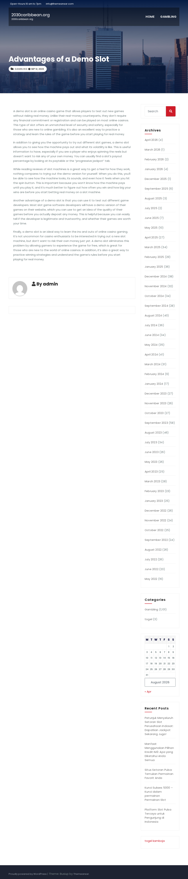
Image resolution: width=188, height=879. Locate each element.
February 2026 (154, 159)
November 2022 (155, 520)
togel (148, 619)
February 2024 (154, 374)
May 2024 (151, 345)
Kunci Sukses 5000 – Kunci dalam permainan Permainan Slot (159, 794)
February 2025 (154, 257)
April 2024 (151, 354)
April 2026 (151, 140)
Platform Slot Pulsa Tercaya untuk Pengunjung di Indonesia (158, 816)
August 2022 (153, 550)
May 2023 (151, 462)
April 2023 (151, 471)
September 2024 (156, 306)
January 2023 (154, 501)
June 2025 (152, 218)
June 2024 (152, 335)
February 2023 (154, 491)
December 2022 (156, 510)
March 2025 (152, 247)
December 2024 (156, 276)
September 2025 (156, 189)
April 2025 (151, 237)
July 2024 (151, 325)
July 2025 (151, 208)
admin (50, 284)
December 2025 (156, 179)
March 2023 (152, 481)
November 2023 (156, 403)
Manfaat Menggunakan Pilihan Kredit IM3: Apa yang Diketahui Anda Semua (159, 752)
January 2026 (154, 169)
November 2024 (156, 286)
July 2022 (151, 559)
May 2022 (151, 579)
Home (150, 17)
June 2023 (152, 452)
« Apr (148, 691)
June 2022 (151, 569)
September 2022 (156, 540)
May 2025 (151, 228)
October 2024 (154, 296)
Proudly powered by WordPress (28, 874)
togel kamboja (155, 841)
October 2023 (154, 413)
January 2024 (154, 384)
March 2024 (152, 364)
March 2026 (152, 150)
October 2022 (154, 530)
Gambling (168, 17)
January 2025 (154, 267)
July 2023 (151, 442)
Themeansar (81, 874)
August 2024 (153, 315)
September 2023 (156, 423)
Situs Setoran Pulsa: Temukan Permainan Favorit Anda (159, 774)
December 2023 (156, 393)
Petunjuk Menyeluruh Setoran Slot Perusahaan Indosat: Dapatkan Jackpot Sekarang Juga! (159, 726)
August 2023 (153, 432)
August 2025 (153, 198)
